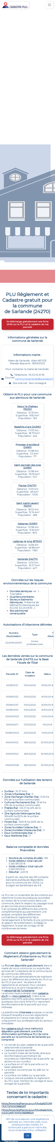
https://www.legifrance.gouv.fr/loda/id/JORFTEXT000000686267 (26, 1105)
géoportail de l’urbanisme (19, 990)
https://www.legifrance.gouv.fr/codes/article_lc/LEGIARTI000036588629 (27, 1111)
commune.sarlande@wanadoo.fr (34, 379)
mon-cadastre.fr (21, 996)
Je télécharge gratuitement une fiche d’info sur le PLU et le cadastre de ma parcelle (27, 324)
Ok (27, 1135)
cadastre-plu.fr (15, 1028)
